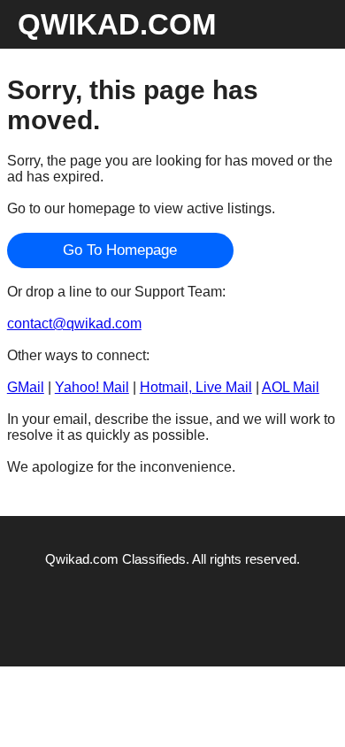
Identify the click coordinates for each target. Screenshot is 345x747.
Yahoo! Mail (92, 387)
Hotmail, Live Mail (196, 387)
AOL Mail (290, 387)
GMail (25, 387)
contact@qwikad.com (74, 323)
